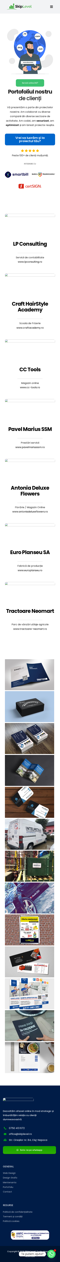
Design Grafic (10, 1177)
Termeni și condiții (12, 1216)
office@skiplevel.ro (20, 1134)
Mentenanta (9, 1182)
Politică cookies (11, 1221)
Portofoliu (8, 1187)
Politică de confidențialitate (17, 1211)
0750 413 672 (17, 1128)
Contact (7, 1191)
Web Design (9, 1173)
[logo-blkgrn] (20, 4)
